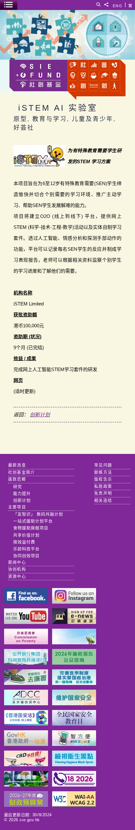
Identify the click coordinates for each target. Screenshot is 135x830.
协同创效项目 (26, 555)
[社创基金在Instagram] (74, 602)
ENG (117, 5)
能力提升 (22, 493)
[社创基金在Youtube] (26, 622)
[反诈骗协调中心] (26, 703)
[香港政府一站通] (26, 744)
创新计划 (40, 414)
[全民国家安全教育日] (74, 724)
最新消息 (17, 465)
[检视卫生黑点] (74, 764)
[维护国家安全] (74, 703)
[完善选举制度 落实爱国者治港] (74, 683)
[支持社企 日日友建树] (74, 642)
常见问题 (103, 465)
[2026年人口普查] (74, 784)
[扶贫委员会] (26, 642)
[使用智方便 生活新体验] (74, 744)
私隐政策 (103, 486)
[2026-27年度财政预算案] (26, 805)
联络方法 (103, 472)
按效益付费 (24, 542)
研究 (17, 486)
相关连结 (103, 500)
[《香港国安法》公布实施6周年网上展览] (26, 724)
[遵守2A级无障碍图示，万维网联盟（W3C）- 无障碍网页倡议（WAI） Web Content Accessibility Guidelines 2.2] (74, 805)
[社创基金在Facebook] (26, 602)
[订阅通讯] (74, 622)
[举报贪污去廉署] (26, 683)
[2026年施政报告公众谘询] (74, 663)
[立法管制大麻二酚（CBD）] (26, 764)
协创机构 (17, 569)
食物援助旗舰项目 (30, 528)
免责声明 (103, 493)
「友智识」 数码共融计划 (38, 514)
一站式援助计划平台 (33, 521)
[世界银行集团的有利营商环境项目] (26, 663)
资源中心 (17, 576)
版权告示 (103, 479)
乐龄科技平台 (26, 548)
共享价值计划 (26, 535)
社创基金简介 (21, 472)
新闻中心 (17, 562)
